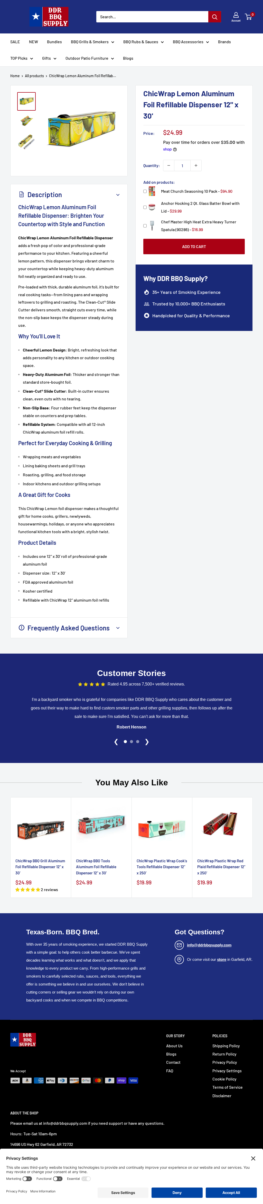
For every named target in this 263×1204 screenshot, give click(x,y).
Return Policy (224, 1053)
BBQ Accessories (188, 41)
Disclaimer (221, 1095)
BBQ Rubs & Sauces (140, 41)
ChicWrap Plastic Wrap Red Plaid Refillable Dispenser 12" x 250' (221, 866)
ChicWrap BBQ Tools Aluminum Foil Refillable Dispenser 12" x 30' (96, 866)
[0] (248, 17)
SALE (15, 41)
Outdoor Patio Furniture (86, 58)
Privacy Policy (224, 1062)
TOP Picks (18, 58)
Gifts (46, 58)
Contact (173, 1062)
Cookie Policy (224, 1078)
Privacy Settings (227, 1070)
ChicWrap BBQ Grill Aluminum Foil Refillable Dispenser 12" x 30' (40, 866)
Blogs (128, 58)
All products (34, 76)
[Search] (214, 16)
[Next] (252, 847)
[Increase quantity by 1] (196, 165)
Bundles (54, 41)
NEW (33, 41)
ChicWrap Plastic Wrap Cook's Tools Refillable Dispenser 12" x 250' (162, 866)
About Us (174, 1045)
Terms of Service (227, 1087)
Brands (224, 41)
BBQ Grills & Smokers (90, 41)
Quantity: (151, 165)
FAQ (169, 1070)
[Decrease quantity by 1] (168, 165)
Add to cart (194, 246)
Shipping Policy (226, 1045)
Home (15, 76)
